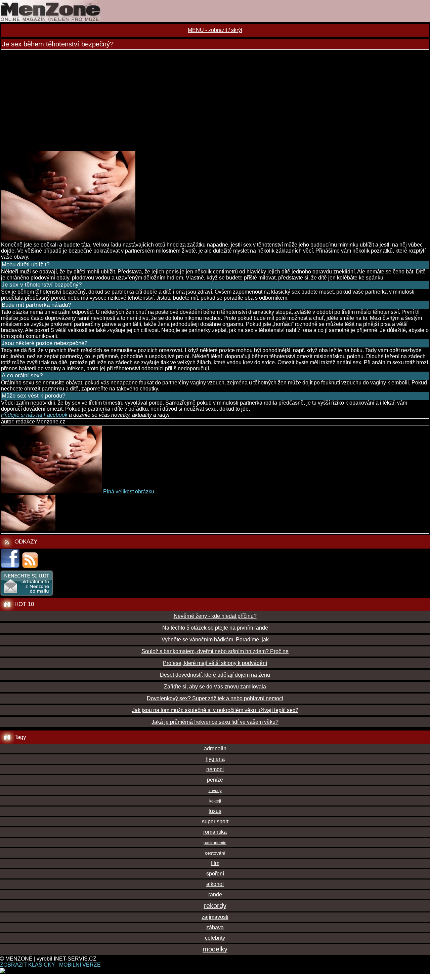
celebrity (215, 938)
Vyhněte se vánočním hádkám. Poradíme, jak (215, 639)
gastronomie (215, 842)
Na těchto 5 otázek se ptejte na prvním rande (215, 628)
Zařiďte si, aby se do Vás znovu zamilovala (215, 686)
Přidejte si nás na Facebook (34, 415)
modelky (215, 949)
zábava (215, 927)
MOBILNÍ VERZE (80, 965)
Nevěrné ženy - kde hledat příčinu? (215, 616)
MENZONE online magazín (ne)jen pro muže (215, 11)
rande (215, 894)
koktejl (215, 801)
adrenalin (215, 748)
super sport (215, 821)
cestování (215, 853)
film (215, 863)
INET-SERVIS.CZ (75, 959)
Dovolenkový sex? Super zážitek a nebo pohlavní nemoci (215, 698)
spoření (215, 873)
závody (215, 790)
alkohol (215, 884)
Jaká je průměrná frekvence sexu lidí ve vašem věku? (215, 722)
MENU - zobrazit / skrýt (215, 30)
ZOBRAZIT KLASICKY (27, 965)
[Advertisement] (215, 100)
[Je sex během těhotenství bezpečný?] (68, 238)
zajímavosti (215, 917)
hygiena (215, 759)
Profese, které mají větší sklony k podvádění (215, 663)
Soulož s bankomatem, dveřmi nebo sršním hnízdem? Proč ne (215, 651)
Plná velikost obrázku (128, 491)
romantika (215, 832)
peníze (215, 780)
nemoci (215, 769)
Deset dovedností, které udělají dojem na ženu (215, 675)
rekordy (215, 905)
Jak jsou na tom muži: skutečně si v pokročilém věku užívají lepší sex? (215, 710)
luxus (215, 811)
